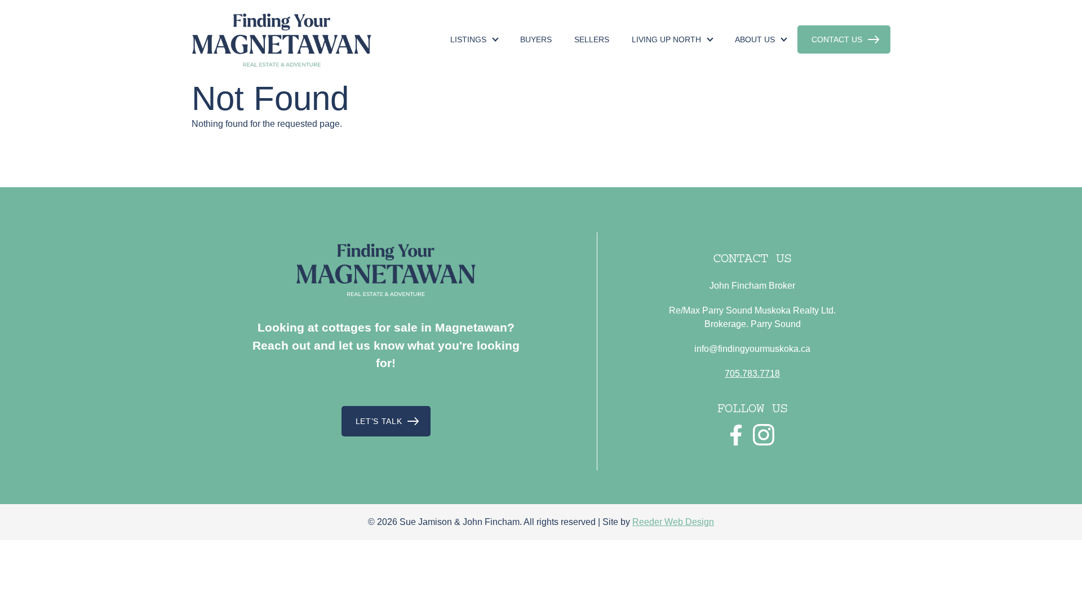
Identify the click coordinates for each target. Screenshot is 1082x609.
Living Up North (666, 39)
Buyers (536, 39)
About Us (755, 39)
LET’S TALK (379, 421)
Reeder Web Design (673, 522)
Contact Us (837, 39)
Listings (468, 39)
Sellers (591, 39)
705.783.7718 (752, 373)
